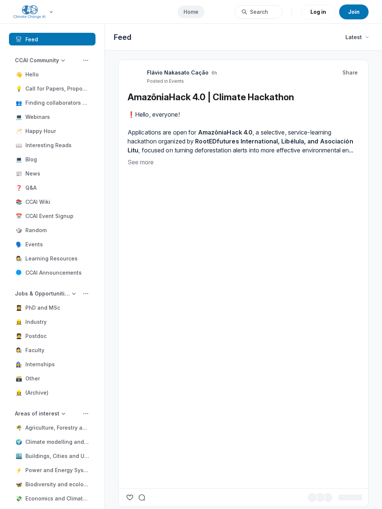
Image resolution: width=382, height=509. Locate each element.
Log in (318, 12)
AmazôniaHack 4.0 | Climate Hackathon (211, 97)
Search (259, 12)
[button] (52, 74)
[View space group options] (86, 60)
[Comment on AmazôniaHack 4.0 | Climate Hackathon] (142, 497)
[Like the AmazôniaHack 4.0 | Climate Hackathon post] (130, 497)
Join (354, 12)
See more (141, 162)
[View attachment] (243, 324)
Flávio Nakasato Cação (178, 72)
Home (191, 12)
